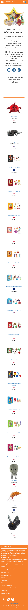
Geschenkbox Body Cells (14, 215)
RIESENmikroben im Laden (8, 578)
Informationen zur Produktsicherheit (10, 588)
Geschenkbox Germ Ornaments (14, 286)
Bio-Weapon (14, 116)
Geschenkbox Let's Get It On (14, 310)
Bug (14, 142)
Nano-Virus (14, 480)
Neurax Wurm (14, 506)
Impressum (4, 590)
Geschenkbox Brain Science (14, 239)
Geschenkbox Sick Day (14, 409)
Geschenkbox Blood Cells (14, 191)
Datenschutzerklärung (6, 585)
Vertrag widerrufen (14, 603)
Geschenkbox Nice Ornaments (14, 359)
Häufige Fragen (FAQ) (6, 575)
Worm (14, 531)
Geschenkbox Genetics (14, 262)
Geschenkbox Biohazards (14, 167)
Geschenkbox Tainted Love (14, 456)
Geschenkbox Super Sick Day (14, 433)
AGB (2, 583)
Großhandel (4, 580)
